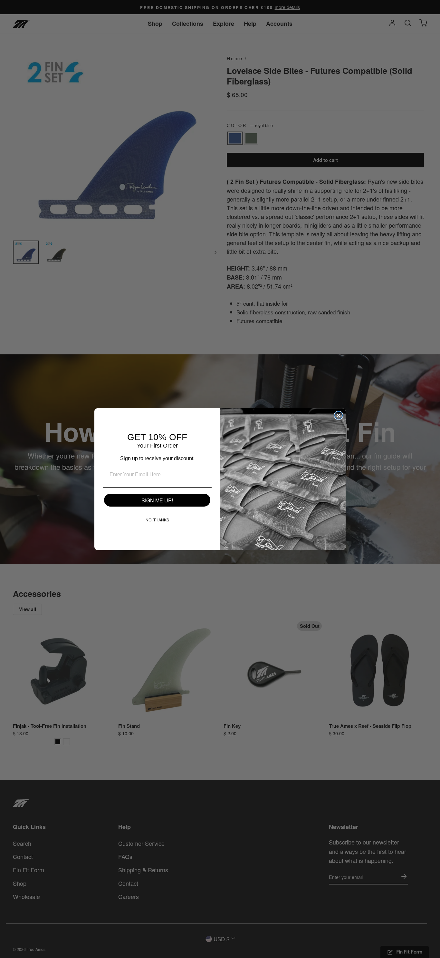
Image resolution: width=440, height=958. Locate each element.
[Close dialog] (338, 415)
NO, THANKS (157, 519)
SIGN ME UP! (157, 500)
